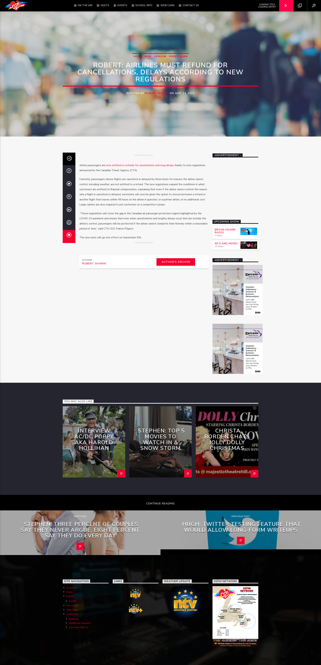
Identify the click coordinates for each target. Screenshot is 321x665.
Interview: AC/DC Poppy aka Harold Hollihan (94, 439)
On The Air (85, 5)
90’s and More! (226, 243)
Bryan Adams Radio (225, 231)
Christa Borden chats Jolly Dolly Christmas (227, 439)
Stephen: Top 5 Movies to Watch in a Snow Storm (161, 439)
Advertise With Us (78, 627)
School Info (143, 5)
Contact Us (191, 5)
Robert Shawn (178, 56)
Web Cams (167, 5)
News (147, 56)
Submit (72, 601)
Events (122, 5)
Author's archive (176, 262)
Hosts (104, 5)
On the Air (71, 587)
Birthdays (74, 619)
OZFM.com (160, 56)
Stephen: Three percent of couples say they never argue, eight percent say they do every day (80, 530)
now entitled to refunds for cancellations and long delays (140, 165)
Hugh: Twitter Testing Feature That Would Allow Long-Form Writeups (241, 527)
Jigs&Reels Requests (80, 623)
